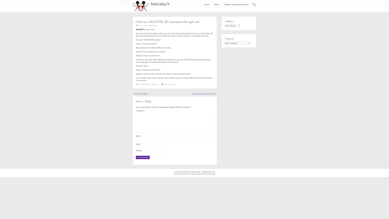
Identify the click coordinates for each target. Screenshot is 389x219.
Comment (140, 111)
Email (138, 144)
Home (206, 4)
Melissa (154, 26)
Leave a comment (170, 84)
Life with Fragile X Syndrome (148, 84)
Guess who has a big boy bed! (204, 94)
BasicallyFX (160, 4)
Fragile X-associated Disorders (236, 4)
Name (138, 136)
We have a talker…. (141, 94)
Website (139, 151)
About (216, 4)
